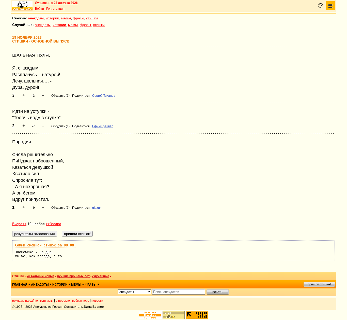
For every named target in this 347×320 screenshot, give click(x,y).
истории (52, 18)
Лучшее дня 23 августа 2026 (56, 3)
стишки (92, 18)
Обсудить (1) (60, 96)
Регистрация (55, 8)
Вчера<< (19, 224)
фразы (78, 18)
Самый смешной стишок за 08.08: (45, 245)
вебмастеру (80, 300)
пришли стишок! (319, 284)
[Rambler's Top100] (150, 315)
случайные (100, 276)
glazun (97, 208)
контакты (46, 300)
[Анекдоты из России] (22, 5)
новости (97, 300)
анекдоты (36, 18)
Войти (39, 8)
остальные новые (40, 276)
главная (19, 284)
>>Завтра (53, 224)
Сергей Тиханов (103, 96)
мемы (66, 18)
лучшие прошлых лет (73, 276)
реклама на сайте (25, 300)
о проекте (63, 300)
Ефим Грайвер (102, 126)
